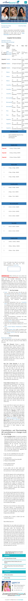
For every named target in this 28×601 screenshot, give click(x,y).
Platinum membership (12, 418)
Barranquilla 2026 (14, 203)
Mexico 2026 (14, 164)
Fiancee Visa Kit (11, 332)
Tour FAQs (7, 577)
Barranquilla (9, 98)
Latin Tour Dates (5, 27)
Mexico (8, 72)
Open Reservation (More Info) (9, 53)
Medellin (8, 59)
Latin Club (16, 265)
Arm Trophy (21, 593)
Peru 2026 (14, 223)
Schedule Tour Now (14, 269)
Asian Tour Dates (22, 25)
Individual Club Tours (6, 40)
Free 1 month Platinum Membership (13, 326)
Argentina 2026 (14, 238)
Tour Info (7, 571)
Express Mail (12, 329)
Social (5, 292)
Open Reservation (14, 131)
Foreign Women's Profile (10, 558)
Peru (7, 110)
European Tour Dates (6, 25)
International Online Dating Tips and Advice (13, 562)
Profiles (7, 555)
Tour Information (9, 574)
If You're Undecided (4, 53)
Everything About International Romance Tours (13, 566)
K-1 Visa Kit (16, 419)
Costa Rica (8, 85)
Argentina (8, 119)
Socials (8, 295)
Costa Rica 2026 (14, 184)
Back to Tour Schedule (6, 337)
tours (20, 293)
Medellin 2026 (14, 145)
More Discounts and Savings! (8, 42)
